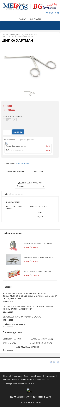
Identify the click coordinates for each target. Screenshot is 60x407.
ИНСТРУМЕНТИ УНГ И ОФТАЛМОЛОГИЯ (18, 36)
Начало (5, 35)
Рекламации (17, 376)
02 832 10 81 (52, 13)
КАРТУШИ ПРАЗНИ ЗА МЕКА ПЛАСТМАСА (39, 258)
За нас (46, 379)
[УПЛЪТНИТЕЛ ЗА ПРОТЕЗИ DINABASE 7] (13, 274)
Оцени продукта (38, 171)
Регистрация (50, 376)
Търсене (15, 379)
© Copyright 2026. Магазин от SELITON (18, 383)
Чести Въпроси (36, 376)
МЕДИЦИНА (14, 35)
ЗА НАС (22, 19)
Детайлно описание (14, 194)
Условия (37, 379)
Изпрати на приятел (15, 171)
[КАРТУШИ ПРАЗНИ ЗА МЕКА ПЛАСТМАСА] (13, 259)
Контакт (6, 379)
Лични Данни (27, 379)
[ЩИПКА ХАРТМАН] (30, 86)
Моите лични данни (31, 402)
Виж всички (8, 327)
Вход (26, 376)
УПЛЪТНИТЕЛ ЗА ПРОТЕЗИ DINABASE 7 (39, 272)
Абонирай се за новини (15, 324)
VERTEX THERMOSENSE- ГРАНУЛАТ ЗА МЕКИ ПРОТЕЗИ (39, 243)
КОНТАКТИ (35, 19)
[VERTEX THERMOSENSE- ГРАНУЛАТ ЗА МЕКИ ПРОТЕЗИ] (13, 245)
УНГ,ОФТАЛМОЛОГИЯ (29, 35)
